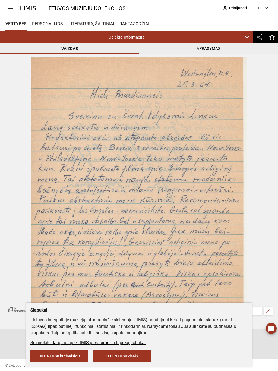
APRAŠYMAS (208, 48)
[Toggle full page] (268, 311)
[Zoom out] (257, 311)
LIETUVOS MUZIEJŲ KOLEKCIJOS (85, 8)
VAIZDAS (69, 48)
